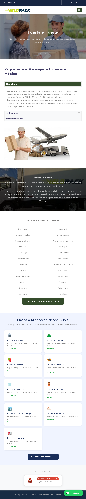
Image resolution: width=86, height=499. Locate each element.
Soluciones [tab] (12, 113)
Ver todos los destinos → (43, 456)
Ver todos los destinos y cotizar (43, 301)
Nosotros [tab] (11, 84)
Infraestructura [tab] (14, 118)
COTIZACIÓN (10, 2)
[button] (40, 54)
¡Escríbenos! (73, 493)
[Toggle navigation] (79, 10)
